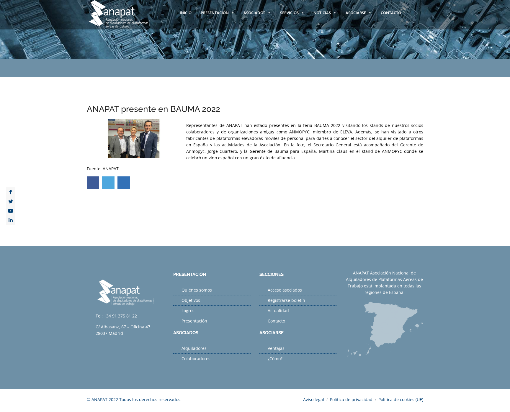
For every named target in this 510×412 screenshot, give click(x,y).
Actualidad (278, 310)
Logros (188, 310)
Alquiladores (194, 348)
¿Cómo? (275, 358)
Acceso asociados (285, 290)
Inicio (186, 12)
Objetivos (191, 300)
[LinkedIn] (10, 220)
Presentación (194, 321)
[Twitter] (10, 201)
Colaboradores (196, 358)
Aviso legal (313, 399)
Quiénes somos (197, 290)
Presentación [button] (215, 12)
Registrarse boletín (286, 300)
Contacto (391, 12)
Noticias (322, 12)
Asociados (254, 12)
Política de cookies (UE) (400, 399)
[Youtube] (10, 211)
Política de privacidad (351, 399)
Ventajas (276, 348)
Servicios (289, 12)
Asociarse (356, 12)
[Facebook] (10, 192)
